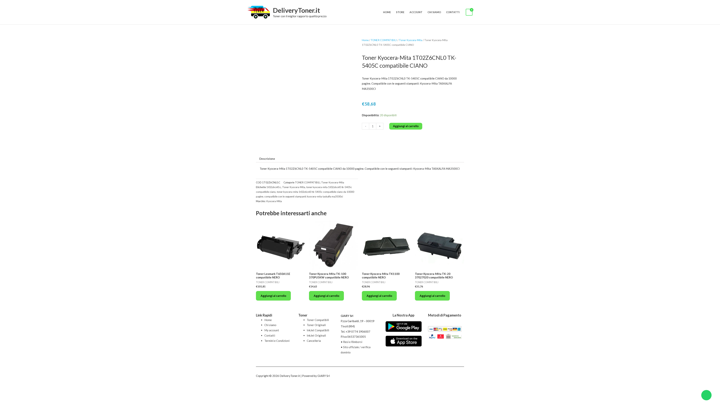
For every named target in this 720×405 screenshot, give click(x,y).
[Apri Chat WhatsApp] (706, 395)
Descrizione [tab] (267, 158)
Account (416, 12)
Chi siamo (434, 12)
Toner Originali (316, 325)
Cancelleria (314, 340)
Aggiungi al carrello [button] (273, 295)
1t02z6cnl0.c (273, 187)
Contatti (453, 12)
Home (387, 12)
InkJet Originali (316, 335)
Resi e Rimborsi (352, 342)
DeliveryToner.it (296, 10)
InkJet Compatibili (318, 330)
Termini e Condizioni (277, 340)
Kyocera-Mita (274, 201)
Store (400, 12)
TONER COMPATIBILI (384, 40)
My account (271, 330)
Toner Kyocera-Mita (410, 40)
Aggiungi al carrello (405, 126)
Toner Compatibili (318, 320)
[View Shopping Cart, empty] (469, 12)
